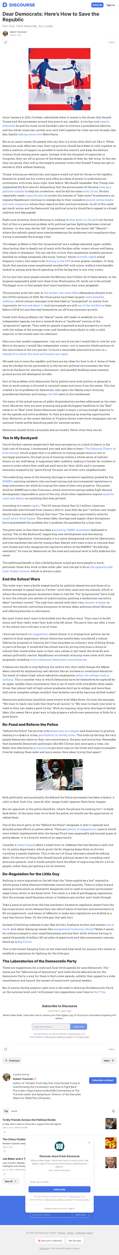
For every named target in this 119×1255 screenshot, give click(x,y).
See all (9, 1181)
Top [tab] (6, 1111)
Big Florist (25, 941)
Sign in (111, 5)
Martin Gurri (21, 1128)
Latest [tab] (14, 1111)
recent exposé (26, 845)
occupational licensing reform (73, 929)
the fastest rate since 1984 (61, 293)
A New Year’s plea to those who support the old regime (31, 1123)
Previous (14, 1060)
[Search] (113, 1111)
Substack (44, 1248)
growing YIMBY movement (72, 530)
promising (41, 748)
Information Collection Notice (58, 1199)
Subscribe (97, 5)
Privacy (61, 1232)
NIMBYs (7, 481)
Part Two (99, 992)
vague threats (34, 195)
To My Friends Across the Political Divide (29, 1119)
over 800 (52, 394)
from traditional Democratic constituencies (58, 659)
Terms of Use (74, 1196)
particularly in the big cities (57, 735)
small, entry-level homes (18, 518)
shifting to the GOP (57, 261)
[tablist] (10, 1111)
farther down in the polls (82, 220)
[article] (59, 1126)
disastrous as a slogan (64, 731)
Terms (70, 1232)
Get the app (74, 1240)
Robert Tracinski (18, 32)
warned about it (32, 305)
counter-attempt (95, 602)
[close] (89, 1142)
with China (90, 191)
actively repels (86, 257)
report (35, 505)
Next (107, 1060)
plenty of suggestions (81, 829)
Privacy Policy (83, 1199)
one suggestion (38, 634)
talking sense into (30, 134)
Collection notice (84, 1232)
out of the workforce (91, 305)
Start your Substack (51, 1240)
